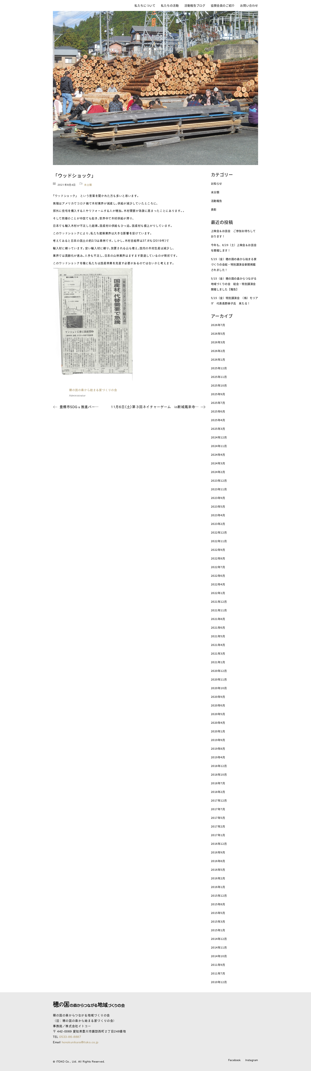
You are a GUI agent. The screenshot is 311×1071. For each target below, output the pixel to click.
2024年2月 (218, 472)
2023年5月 (218, 506)
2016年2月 (218, 878)
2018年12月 (219, 766)
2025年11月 (219, 377)
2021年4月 (218, 645)
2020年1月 (218, 731)
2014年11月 (219, 947)
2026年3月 (218, 342)
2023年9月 (218, 498)
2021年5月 (218, 636)
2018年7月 (218, 783)
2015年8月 (218, 904)
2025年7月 (218, 403)
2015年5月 (218, 913)
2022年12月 (219, 532)
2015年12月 (219, 895)
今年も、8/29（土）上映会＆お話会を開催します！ (234, 247)
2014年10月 (219, 956)
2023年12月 (219, 480)
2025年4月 (218, 420)
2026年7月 (218, 325)
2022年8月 (218, 558)
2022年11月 (219, 541)
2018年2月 (218, 792)
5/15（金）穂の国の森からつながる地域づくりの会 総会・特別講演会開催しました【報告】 (234, 283)
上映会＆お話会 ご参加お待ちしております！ (233, 233)
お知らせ (216, 183)
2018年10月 (219, 774)
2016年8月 (218, 861)
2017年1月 (218, 835)
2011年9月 (218, 965)
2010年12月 (219, 982)
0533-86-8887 (70, 1036)
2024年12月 (219, 437)
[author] (59, 392)
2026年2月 (218, 351)
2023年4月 (218, 515)
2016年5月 (218, 869)
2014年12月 (219, 939)
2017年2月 (218, 826)
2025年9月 (218, 394)
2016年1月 (218, 887)
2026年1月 (218, 359)
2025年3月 (218, 428)
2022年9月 (218, 550)
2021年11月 (219, 610)
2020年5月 (218, 714)
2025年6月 (218, 411)
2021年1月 (218, 662)
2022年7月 (218, 567)
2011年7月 (218, 973)
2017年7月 (218, 809)
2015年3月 (218, 921)
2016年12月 (219, 843)
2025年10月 (219, 385)
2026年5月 (218, 333)
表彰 (214, 209)
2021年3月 (218, 653)
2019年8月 (218, 748)
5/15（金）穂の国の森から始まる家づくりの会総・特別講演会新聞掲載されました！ (234, 264)
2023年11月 (219, 489)
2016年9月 (218, 852)
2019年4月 (218, 757)
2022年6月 (218, 575)
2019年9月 (218, 740)
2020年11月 (219, 679)
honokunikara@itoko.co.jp (80, 1042)
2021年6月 (218, 627)
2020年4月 (218, 722)
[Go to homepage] (80, 5)
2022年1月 (218, 593)
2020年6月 (218, 705)
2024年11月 (219, 446)
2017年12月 (219, 800)
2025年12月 (219, 368)
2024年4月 (218, 454)
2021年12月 (219, 601)
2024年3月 (218, 463)
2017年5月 (218, 818)
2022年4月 (218, 584)
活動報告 (216, 201)
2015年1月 (218, 930)
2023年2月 (218, 524)
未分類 (88, 185)
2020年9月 (218, 697)
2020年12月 (219, 671)
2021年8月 (218, 619)
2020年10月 (219, 688)
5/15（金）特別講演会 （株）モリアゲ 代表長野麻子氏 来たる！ (234, 300)
